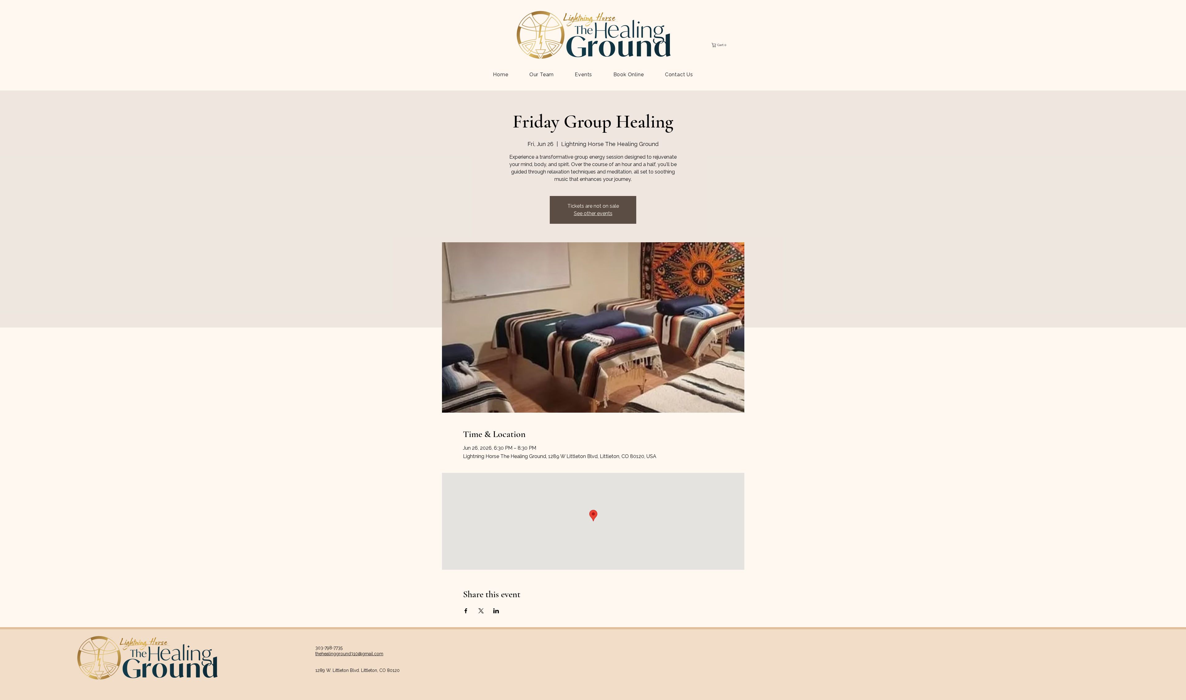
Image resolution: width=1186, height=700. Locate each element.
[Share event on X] (481, 610)
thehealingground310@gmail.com (349, 653)
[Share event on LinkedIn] (496, 610)
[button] (720, 45)
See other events (593, 213)
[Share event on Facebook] (466, 610)
